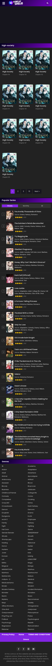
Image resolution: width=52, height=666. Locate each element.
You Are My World (22, 450)
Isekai (40, 364)
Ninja (4, 602)
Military (30, 583)
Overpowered (7, 612)
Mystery (17, 391)
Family (34, 316)
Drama (22, 214)
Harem (30, 539)
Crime (30, 503)
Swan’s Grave (20, 386)
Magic (30, 563)
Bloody (4, 486)
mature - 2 (6, 579)
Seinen (46, 442)
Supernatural (19, 280)
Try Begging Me (21, 236)
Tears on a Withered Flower (26, 349)
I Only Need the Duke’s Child (26, 412)
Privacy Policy (8, 634)
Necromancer (33, 599)
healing (5, 543)
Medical (31, 579)
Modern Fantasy (8, 589)
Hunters (5, 549)
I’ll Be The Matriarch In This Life (28, 361)
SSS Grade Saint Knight (25, 338)
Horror (4, 546)
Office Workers (8, 606)
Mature (17, 228)
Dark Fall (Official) (22, 275)
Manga (30, 566)
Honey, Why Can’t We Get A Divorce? (30, 262)
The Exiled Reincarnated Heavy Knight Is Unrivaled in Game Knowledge (32, 438)
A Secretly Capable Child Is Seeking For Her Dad (31, 400)
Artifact (30, 479)
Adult (21, 226)
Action (22, 341)
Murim (4, 596)
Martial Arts (6, 576)
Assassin (5, 483)
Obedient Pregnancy (23, 249)
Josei (43, 226)
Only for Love (20, 325)
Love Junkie (19, 288)
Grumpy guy (6, 539)
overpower (32, 609)
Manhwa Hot (19, 366)
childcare (31, 489)
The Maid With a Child (24, 313)
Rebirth (30, 622)
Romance (34, 214)
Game (30, 529)
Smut (21, 228)
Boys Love (23, 452)
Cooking (31, 499)
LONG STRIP (32, 559)
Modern (31, 586)
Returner (5, 629)
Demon (5, 509)
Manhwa (45, 239)
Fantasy (27, 214)
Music (30, 596)
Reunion (31, 629)
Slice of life (36, 293)
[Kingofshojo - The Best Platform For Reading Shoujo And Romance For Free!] (16, 4)
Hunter (30, 546)
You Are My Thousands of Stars (28, 212)
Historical (38, 239)
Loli (3, 559)
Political (5, 619)
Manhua (31, 569)
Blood (30, 483)
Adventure (28, 341)
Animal (4, 476)
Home (21, 634)
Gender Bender (8, 533)
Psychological (24, 241)
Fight (3, 526)
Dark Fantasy (33, 506)
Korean (5, 556)
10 (29, 191)
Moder (4, 586)
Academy (32, 466)
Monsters (31, 592)
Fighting (31, 526)
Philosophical (33, 612)
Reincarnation (33, 626)
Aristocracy (6, 479)
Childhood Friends (9, 493)
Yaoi (25, 280)
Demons (31, 509)
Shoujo (30, 330)
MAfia (4, 563)
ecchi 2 (4, 519)
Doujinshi (5, 513)
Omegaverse (33, 606)
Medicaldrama (8, 583)
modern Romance (35, 589)
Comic (30, 496)
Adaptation (23, 291)
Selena (17, 374)
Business (5, 489)
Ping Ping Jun (7, 616)
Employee (32, 519)
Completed (6, 499)
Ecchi (30, 516)
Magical (5, 566)
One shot (5, 609)
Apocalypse (32, 476)
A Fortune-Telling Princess (26, 301)
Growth (30, 536)
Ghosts (4, 536)
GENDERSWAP (33, 533)
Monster (5, 592)
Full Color (33, 252)
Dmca (26, 639)
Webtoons (18, 267)
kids (29, 553)
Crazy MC (5, 503)
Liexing (30, 556)
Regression (6, 626)
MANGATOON (7, 569)
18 (2, 466)
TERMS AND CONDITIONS (39, 634)
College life (36, 291)
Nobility (30, 602)
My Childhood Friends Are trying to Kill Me (32, 425)
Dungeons (6, 516)
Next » (37, 191)
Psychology (6, 622)
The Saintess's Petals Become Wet (29, 223)
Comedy (27, 226)
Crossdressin (7, 506)
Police (30, 616)
